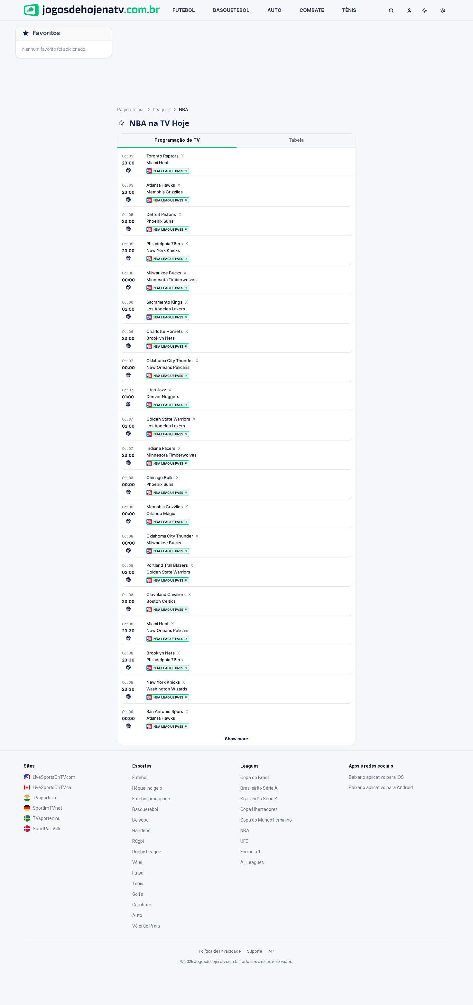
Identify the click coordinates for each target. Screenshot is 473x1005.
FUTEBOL (183, 10)
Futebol (139, 777)
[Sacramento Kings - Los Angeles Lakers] (236, 309)
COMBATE (312, 10)
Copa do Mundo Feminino (266, 820)
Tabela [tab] (296, 140)
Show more (236, 738)
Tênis (137, 883)
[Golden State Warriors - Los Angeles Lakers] (236, 426)
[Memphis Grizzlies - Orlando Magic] (236, 514)
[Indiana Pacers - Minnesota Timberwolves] (236, 455)
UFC (244, 841)
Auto (137, 915)
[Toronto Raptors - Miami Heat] (236, 163)
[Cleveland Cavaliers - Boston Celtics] (236, 602)
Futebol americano (151, 798)
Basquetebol (145, 809)
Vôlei (137, 862)
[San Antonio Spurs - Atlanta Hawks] (236, 719)
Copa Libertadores (259, 809)
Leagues (162, 109)
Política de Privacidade (220, 951)
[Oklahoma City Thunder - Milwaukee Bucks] (236, 543)
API (271, 951)
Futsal (138, 873)
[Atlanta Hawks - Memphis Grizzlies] (236, 192)
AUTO (274, 10)
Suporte (254, 951)
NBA (244, 830)
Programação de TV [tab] (177, 140)
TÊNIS (349, 10)
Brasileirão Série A (259, 788)
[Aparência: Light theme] (424, 10)
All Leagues (252, 862)
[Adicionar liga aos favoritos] (121, 123)
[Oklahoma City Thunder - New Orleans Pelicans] (236, 368)
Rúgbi (138, 841)
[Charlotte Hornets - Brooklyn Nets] (236, 338)
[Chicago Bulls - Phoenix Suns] (236, 485)
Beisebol (141, 820)
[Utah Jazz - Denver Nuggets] (236, 397)
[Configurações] (442, 10)
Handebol (142, 830)
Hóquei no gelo (147, 788)
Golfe (137, 894)
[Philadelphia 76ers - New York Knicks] (236, 251)
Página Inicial (130, 109)
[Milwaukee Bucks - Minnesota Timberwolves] (236, 280)
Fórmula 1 (250, 851)
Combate (141, 904)
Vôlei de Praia (146, 926)
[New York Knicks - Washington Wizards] (236, 689)
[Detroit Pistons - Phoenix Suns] (236, 222)
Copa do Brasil (254, 777)
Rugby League (146, 851)
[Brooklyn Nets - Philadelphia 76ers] (236, 660)
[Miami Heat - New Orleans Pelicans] (236, 631)
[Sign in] (409, 10)
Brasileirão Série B (258, 798)
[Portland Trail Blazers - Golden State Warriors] (236, 572)
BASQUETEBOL (231, 10)
